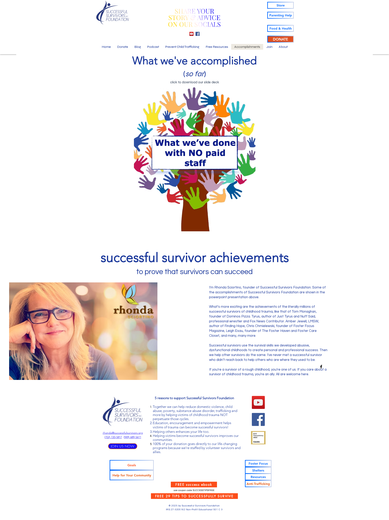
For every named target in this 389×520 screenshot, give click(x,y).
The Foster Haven (276, 331)
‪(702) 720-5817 (113, 437)
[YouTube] (191, 34)
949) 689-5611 (132, 437)
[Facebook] (198, 34)
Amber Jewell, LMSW (301, 321)
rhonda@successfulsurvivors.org (123, 433)
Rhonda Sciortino (227, 287)
